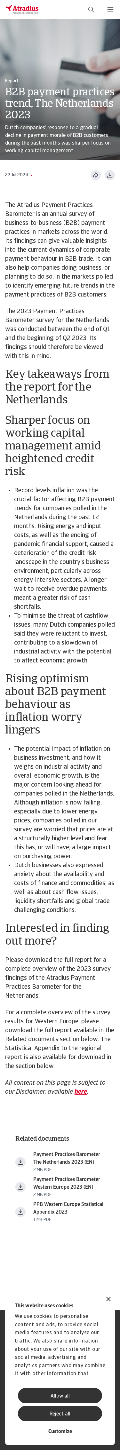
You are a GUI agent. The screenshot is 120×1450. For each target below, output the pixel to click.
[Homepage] (22, 9)
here (81, 1092)
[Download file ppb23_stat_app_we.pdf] (20, 1212)
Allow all (60, 1396)
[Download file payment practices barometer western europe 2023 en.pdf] (20, 1187)
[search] (91, 10)
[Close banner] (108, 1300)
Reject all (60, 1414)
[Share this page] (96, 175)
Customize (60, 1431)
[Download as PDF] (110, 175)
